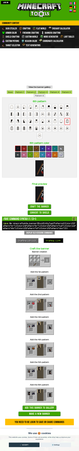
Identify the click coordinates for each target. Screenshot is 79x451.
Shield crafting (12, 36)
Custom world (31, 36)
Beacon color (31, 41)
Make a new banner (39, 413)
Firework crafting (30, 32)
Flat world (41, 28)
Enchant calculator (61, 28)
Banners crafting (52, 32)
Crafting (26, 28)
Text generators (33, 45)
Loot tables (68, 36)
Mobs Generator (50, 36)
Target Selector (12, 45)
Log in (5, 2)
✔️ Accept (24, 445)
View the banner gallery (40, 87)
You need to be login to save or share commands (39, 422)
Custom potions (12, 41)
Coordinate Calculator (52, 41)
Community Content (10, 23)
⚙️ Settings (56, 445)
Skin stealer (11, 28)
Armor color (11, 32)
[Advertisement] (39, 69)
